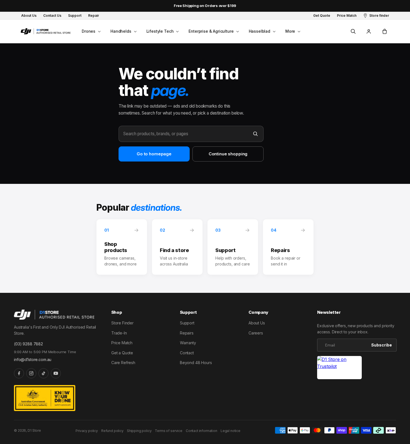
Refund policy (112, 431)
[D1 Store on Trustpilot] (339, 367)
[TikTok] (43, 373)
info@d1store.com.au (32, 359)
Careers (256, 333)
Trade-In (119, 333)
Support (187, 322)
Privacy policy (87, 431)
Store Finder (122, 322)
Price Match (121, 342)
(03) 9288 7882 (28, 343)
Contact (187, 352)
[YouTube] (56, 373)
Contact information (201, 431)
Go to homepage (154, 153)
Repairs (187, 333)
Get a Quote (122, 352)
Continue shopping (228, 153)
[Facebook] (19, 373)
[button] (90, 31)
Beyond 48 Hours (196, 362)
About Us (257, 322)
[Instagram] (31, 373)
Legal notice (230, 431)
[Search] (255, 134)
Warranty (188, 342)
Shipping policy (139, 431)
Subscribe (381, 345)
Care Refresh (123, 362)
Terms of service (168, 431)
